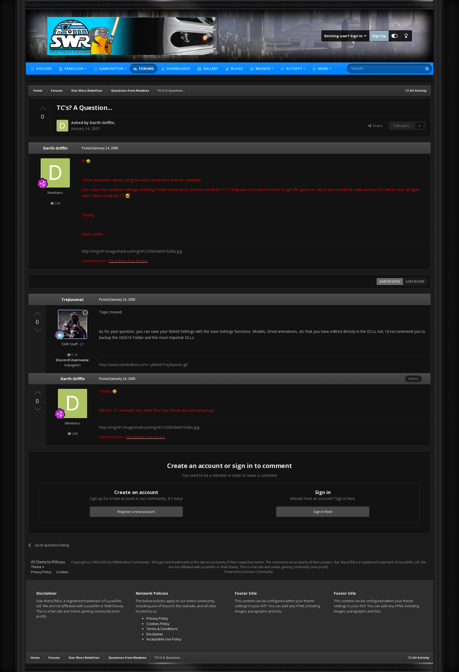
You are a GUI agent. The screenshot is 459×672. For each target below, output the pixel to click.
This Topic (407, 68)
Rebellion (73, 68)
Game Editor (111, 68)
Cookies (62, 572)
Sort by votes (389, 281)
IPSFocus (58, 562)
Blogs (236, 68)
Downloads (178, 68)
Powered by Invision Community (248, 571)
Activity (294, 68)
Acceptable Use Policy (163, 639)
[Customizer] (394, 36)
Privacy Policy (41, 572)
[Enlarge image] (88, 160)
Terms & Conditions (162, 628)
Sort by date (415, 281)
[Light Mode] (406, 36)
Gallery (210, 68)
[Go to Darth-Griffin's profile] (62, 125)
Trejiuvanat (72, 299)
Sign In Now (322, 511)
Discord (43, 68)
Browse (262, 68)
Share (376, 125)
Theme (36, 567)
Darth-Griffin (102, 122)
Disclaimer (154, 634)
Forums (146, 68)
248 (57, 203)
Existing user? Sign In (344, 35)
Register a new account (136, 511)
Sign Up (379, 35)
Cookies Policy (157, 623)
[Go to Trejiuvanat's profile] (72, 324)
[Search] (427, 68)
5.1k (74, 354)
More (323, 68)
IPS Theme (38, 562)
